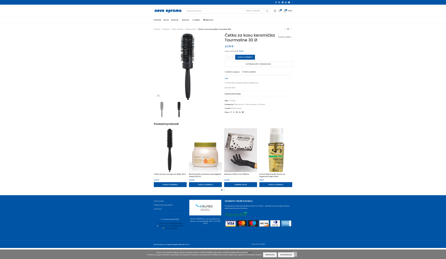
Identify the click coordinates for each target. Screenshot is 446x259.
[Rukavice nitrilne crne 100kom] (240, 150)
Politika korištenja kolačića (163, 205)
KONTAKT (158, 209)
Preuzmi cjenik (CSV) (170, 219)
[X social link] (279, 2)
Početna (157, 29)
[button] (170, 184)
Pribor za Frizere (177, 29)
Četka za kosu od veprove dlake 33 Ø (170, 174)
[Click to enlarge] (158, 96)
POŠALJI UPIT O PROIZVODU (259, 64)
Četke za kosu (191, 29)
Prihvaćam (269, 255)
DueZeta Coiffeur (284, 37)
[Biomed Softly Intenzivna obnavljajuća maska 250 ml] (205, 150)
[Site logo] (168, 11)
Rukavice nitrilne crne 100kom (236, 174)
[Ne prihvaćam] (294, 254)
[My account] (275, 10)
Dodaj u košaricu (245, 57)
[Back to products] (288, 29)
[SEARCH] (267, 10)
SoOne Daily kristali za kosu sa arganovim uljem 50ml (272, 175)
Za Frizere (165, 29)
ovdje (250, 252)
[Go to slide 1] (221, 190)
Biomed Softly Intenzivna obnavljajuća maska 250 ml (205, 175)
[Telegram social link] (289, 2)
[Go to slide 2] (224, 190)
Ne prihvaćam (286, 255)
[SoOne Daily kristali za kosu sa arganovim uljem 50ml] (275, 150)
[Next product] (290, 29)
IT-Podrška (262, 244)
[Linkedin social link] (285, 2)
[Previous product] (285, 29)
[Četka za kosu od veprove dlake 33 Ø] (170, 150)
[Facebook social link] (276, 2)
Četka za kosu (236, 108)
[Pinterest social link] (282, 2)
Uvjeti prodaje (159, 201)
